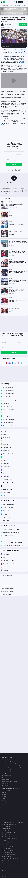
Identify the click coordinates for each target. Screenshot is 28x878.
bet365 (5, 434)
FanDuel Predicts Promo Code (8, 832)
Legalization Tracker (6, 790)
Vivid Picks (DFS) (7, 486)
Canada (3, 819)
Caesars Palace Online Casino (7, 588)
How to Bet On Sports (8, 526)
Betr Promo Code (5, 860)
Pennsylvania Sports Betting (9, 400)
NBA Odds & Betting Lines (7, 761)
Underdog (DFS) (6, 463)
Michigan (4, 808)
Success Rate (6, 567)
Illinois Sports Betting (8, 396)
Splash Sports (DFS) (7, 489)
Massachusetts (5, 812)
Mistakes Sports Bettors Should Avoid (11, 539)
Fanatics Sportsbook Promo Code (9, 824)
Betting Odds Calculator (8, 504)
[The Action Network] (4, 2)
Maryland (4, 796)
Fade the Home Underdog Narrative (11, 563)
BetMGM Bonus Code (6, 826)
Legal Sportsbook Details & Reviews (11, 529)
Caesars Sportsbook (7, 447)
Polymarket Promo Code (7, 830)
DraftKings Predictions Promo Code (9, 838)
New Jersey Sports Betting (9, 409)
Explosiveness (6, 570)
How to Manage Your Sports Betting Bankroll (13, 545)
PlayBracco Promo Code (7, 864)
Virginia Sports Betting (8, 406)
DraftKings (4, 124)
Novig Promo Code (6, 836)
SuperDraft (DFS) (7, 492)
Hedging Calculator (7, 514)
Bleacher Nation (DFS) (8, 482)
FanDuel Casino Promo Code (7, 591)
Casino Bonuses (4, 582)
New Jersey (4, 802)
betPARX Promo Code (6, 848)
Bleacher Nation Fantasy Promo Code (10, 858)
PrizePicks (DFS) (7, 466)
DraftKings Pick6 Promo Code (8, 854)
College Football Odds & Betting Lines (10, 763)
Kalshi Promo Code (6, 834)
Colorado (12, 52)
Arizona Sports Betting (8, 416)
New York (4, 792)
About (3, 872)
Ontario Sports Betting (8, 425)
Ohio (3, 810)
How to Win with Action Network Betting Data (13, 542)
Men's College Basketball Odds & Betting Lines (12, 765)
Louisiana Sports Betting (8, 393)
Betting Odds (6, 520)
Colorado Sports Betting (8, 403)
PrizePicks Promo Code (7, 868)
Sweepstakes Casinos (6, 594)
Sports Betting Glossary (8, 535)
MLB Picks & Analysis (6, 783)
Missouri (3, 817)
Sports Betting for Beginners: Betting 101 (12, 532)
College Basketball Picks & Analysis (9, 781)
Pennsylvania (4, 804)
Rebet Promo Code (6, 862)
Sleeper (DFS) (6, 473)
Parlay (4, 557)
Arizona (3, 798)
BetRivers (5, 460)
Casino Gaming (6, 575)
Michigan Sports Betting (8, 412)
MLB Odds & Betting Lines (7, 769)
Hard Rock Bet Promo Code (8, 850)
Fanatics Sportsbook (7, 437)
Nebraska (3, 58)
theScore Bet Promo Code (7, 846)
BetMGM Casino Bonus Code (7, 585)
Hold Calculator (6, 517)
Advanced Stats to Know (8, 560)
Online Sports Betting (8, 387)
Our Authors (4, 874)
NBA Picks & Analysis (6, 777)
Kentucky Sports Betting (8, 419)
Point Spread (6, 554)
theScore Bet (6, 450)
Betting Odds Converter (8, 510)
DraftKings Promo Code (7, 842)
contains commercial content (9, 187)
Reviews (4, 431)
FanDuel (22, 62)
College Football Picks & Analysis (9, 779)
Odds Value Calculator (8, 507)
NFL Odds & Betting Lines (7, 759)
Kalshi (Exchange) (7, 457)
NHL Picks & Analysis (6, 785)
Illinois (3, 806)
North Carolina (5, 815)
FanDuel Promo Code (6, 844)
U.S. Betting (5, 384)
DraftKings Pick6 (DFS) (8, 479)
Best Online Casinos (5, 579)
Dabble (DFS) (6, 469)
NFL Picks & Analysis (6, 775)
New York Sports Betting (8, 390)
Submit (14, 164)
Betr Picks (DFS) (6, 476)
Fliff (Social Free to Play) (8, 453)
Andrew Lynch (8, 24)
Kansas (3, 814)
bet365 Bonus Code (6, 828)
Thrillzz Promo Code (6, 866)
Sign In (25, 2)
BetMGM (5, 441)
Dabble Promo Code (6, 856)
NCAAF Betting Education (10, 550)
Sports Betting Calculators (10, 501)
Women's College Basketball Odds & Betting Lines (13, 767)
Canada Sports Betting (8, 422)
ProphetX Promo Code (6, 840)
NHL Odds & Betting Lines (7, 771)
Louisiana (4, 794)
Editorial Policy (5, 876)
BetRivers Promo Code (7, 852)
